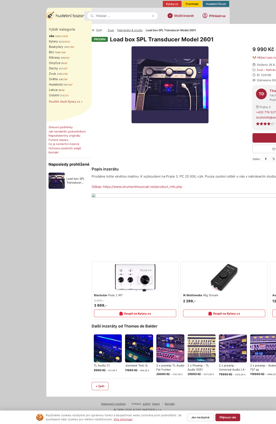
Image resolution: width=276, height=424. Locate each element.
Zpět (99, 30)
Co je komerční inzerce (64, 144)
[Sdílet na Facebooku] (266, 159)
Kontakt (54, 152)
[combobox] (123, 15)
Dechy (56, 68)
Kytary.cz (172, 4)
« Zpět (100, 386)
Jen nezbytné (200, 417)
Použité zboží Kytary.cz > (66, 101)
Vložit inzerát (184, 15)
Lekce (55, 90)
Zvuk (55, 73)
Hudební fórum (216, 4)
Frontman (192, 4)
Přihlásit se (217, 16)
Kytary (56, 41)
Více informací (122, 419)
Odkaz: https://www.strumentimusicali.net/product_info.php (137, 187)
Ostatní (56, 95)
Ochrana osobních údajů (65, 148)
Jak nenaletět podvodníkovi (67, 131)
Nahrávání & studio (130, 30)
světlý (147, 403)
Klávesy (57, 57)
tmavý (156, 403)
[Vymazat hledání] (153, 16)
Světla (56, 79)
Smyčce (56, 63)
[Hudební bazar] (65, 15)
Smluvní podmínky (61, 127)
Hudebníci (58, 84)
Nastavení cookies (113, 403)
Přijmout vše (228, 417)
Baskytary (59, 46)
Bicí (54, 52)
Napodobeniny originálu (64, 135)
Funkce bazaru (58, 140)
